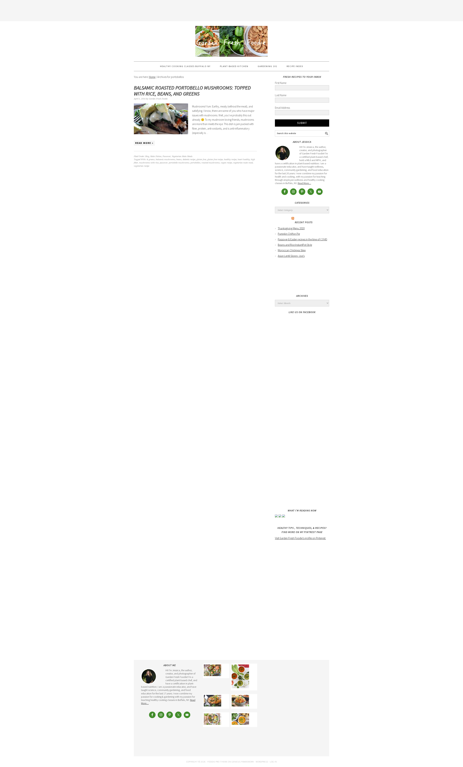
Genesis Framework (243, 761)
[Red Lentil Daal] (212, 701)
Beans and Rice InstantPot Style (295, 245)
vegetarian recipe (141, 166)
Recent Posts (304, 222)
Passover (167, 156)
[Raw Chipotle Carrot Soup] (240, 676)
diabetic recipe (189, 159)
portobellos (195, 163)
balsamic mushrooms (165, 159)
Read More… (304, 183)
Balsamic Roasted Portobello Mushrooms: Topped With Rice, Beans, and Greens (192, 90)
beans (179, 159)
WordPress (262, 761)
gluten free (201, 159)
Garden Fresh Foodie (231, 40)
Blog (147, 156)
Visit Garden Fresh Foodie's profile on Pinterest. (300, 538)
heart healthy (244, 159)
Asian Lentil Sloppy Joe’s (291, 256)
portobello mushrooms (179, 163)
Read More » (144, 143)
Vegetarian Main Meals (182, 156)
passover (164, 163)
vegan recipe (226, 163)
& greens (151, 159)
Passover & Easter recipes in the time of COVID (302, 239)
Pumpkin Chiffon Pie (289, 233)
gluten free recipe (215, 159)
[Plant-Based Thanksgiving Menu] (240, 719)
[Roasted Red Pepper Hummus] (212, 670)
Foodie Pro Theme (217, 761)
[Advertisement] (231, 10)
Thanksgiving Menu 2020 (291, 228)
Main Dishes (156, 156)
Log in (273, 761)
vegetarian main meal (243, 163)
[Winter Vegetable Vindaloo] (240, 701)
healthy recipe (230, 159)
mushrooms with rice (149, 163)
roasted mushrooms (210, 163)
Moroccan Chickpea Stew (292, 250)
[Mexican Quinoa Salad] (212, 719)
